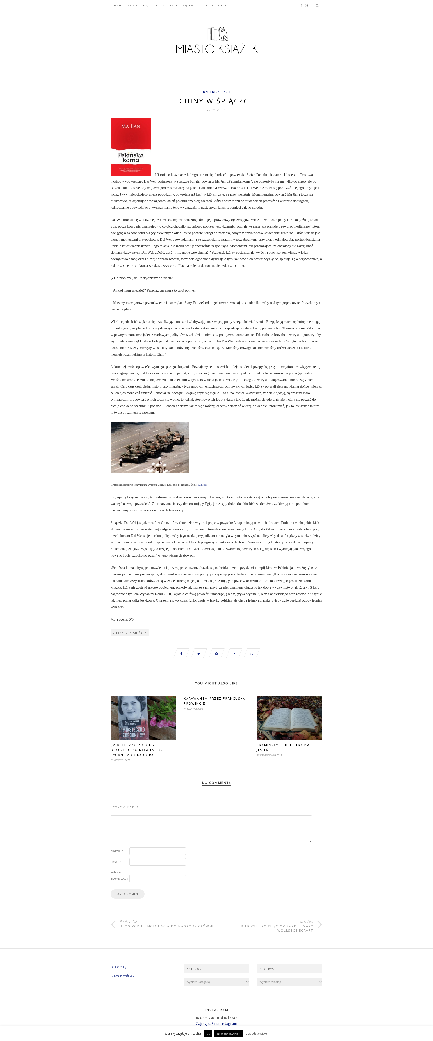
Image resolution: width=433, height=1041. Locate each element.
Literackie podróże (216, 5)
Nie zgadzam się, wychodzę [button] (228, 1033)
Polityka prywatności (122, 975)
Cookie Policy (118, 966)
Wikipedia (202, 485)
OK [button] (208, 1034)
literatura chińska (130, 632)
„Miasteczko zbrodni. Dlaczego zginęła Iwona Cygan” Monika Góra (137, 750)
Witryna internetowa (119, 875)
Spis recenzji (139, 5)
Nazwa (117, 851)
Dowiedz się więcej (256, 1033)
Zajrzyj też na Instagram (216, 1023)
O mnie (116, 5)
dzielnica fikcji (216, 92)
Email (116, 862)
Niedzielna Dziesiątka (174, 5)
